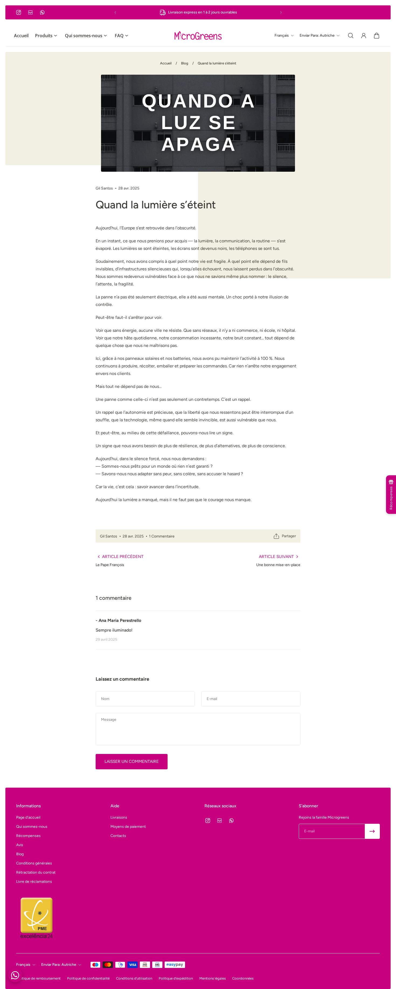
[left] (198, 35)
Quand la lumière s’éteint (217, 63)
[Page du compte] (363, 36)
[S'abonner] (372, 831)
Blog (184, 63)
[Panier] (376, 36)
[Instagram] (19, 12)
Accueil (166, 63)
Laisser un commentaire (132, 761)
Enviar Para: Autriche (58, 964)
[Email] (30, 12)
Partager (289, 536)
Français (23, 964)
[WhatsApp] (42, 12)
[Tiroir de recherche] (350, 36)
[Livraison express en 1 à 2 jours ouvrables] (198, 12)
